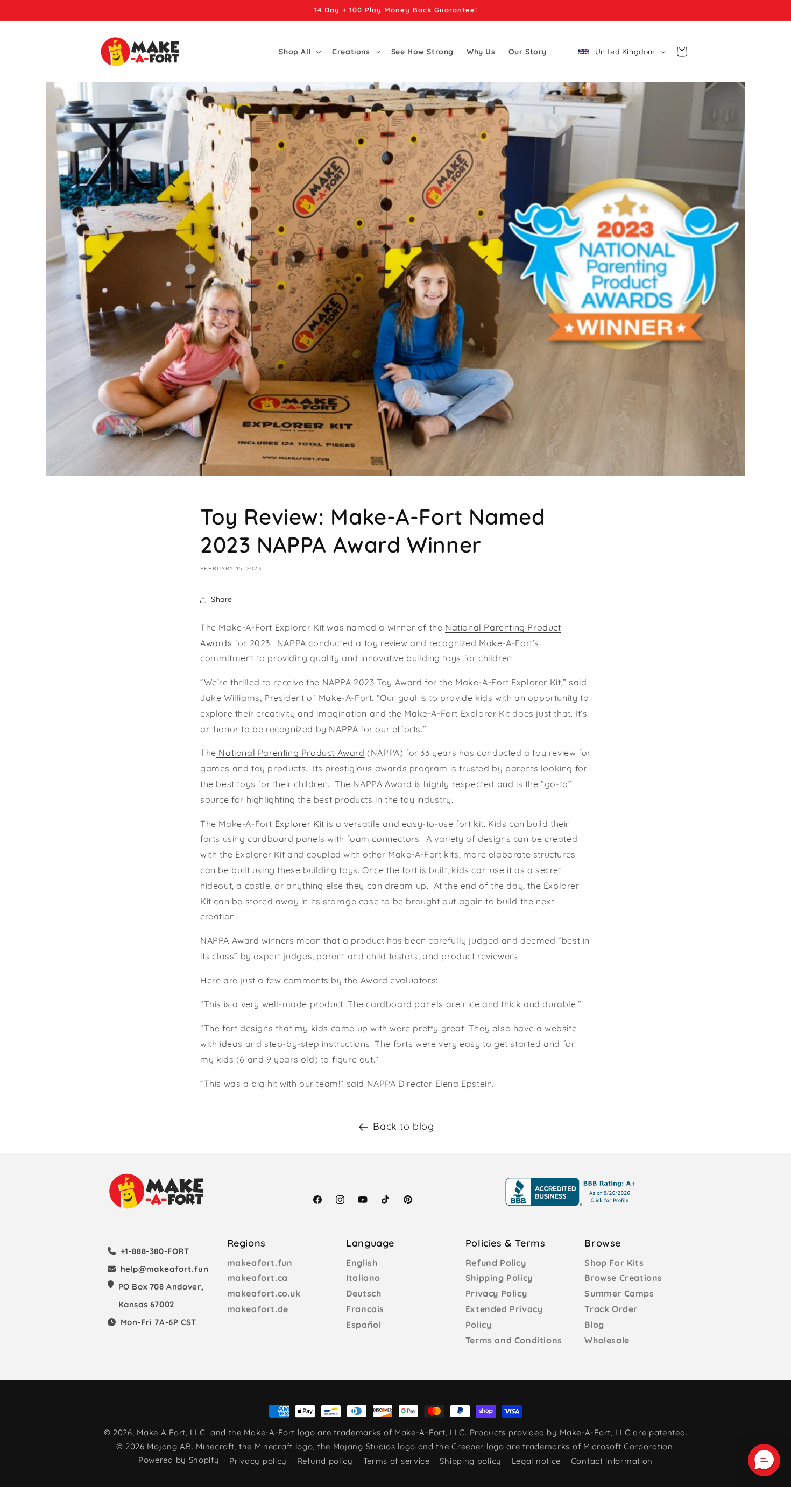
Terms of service (396, 1461)
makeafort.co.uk (264, 1293)
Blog (594, 1324)
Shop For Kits (614, 1262)
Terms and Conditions (513, 1340)
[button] (299, 51)
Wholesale (606, 1340)
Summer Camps (619, 1293)
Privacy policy (258, 1461)
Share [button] (221, 599)
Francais (365, 1309)
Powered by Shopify (179, 1460)
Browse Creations (623, 1277)
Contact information (612, 1461)
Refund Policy (495, 1262)
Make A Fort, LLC (171, 1432)
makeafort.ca (257, 1277)
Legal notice (536, 1461)
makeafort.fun (260, 1262)
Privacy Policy (496, 1293)
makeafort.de (257, 1309)
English (361, 1262)
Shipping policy (471, 1461)
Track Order (611, 1309)
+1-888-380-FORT (155, 1251)
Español (363, 1324)
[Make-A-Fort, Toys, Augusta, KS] (572, 1192)
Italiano (363, 1277)
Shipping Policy (499, 1277)
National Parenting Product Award (291, 752)
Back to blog (403, 1126)
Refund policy (325, 1461)
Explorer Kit (299, 823)
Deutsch (363, 1293)
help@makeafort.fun (165, 1269)
